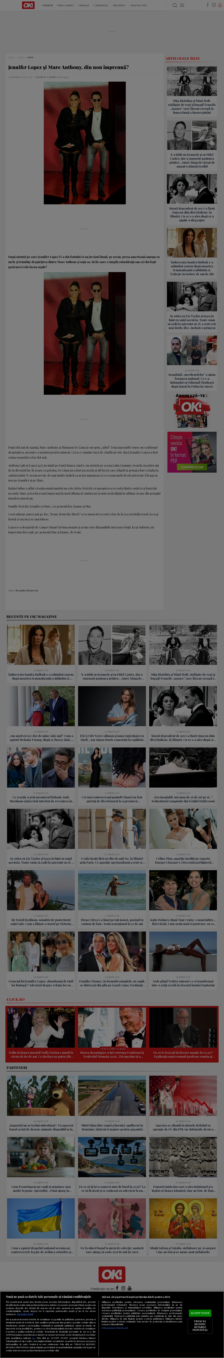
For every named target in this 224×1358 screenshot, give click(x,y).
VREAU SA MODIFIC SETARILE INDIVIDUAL (200, 1326)
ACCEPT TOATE (200, 1313)
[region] (112, 1324)
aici (33, 1337)
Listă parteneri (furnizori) (115, 1327)
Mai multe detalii (25, 1314)
